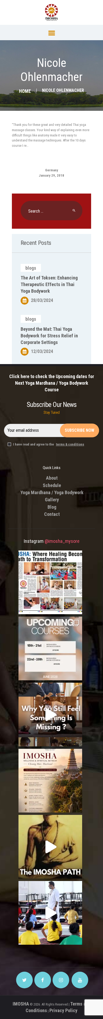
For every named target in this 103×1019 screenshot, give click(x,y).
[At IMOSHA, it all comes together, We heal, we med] (50, 847)
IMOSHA (21, 1004)
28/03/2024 (42, 300)
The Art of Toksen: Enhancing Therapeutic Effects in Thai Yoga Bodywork (49, 284)
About (52, 478)
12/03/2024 (42, 351)
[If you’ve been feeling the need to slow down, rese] (50, 913)
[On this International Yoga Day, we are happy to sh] (50, 582)
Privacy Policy (63, 1010)
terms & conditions (70, 444)
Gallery (52, 499)
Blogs (30, 268)
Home (25, 91)
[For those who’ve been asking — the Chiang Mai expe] (50, 781)
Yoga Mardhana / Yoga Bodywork (51, 492)
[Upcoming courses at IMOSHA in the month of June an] (50, 648)
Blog (52, 507)
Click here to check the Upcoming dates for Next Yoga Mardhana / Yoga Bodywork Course (51, 383)
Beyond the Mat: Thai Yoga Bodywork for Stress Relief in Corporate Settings (49, 335)
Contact (52, 514)
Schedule (52, 485)
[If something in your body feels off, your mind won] (50, 714)
